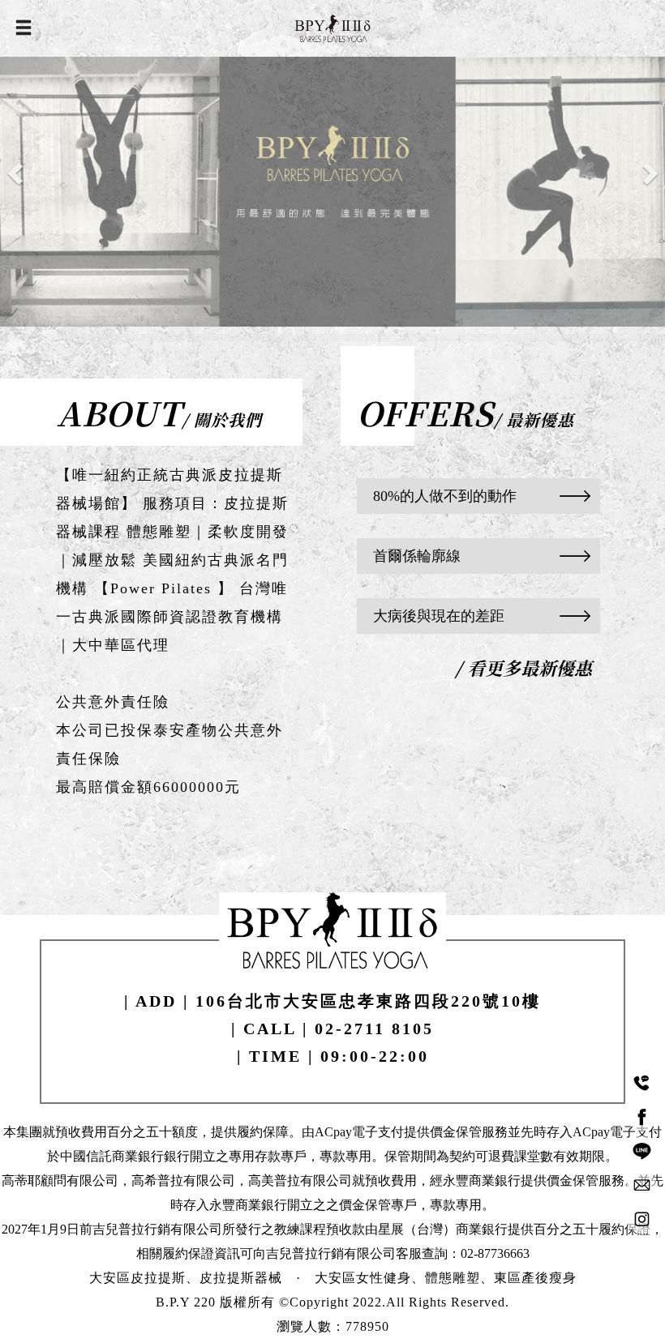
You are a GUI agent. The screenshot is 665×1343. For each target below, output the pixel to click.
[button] (16, 173)
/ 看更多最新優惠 (523, 668)
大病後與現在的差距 (438, 616)
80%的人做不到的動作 (445, 496)
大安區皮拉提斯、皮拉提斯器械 (185, 1278)
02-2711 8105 (374, 1028)
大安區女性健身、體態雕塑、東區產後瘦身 (446, 1278)
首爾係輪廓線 (417, 556)
